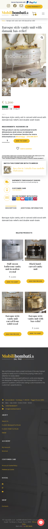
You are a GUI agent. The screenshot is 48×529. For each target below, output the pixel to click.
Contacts (5, 506)
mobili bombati (39, 158)
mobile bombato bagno (25, 158)
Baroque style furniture (25, 157)
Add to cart (21, 141)
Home (3, 21)
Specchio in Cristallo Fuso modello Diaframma (28, 169)
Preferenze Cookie (8, 470)
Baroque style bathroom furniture (22, 156)
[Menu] (43, 14)
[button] (42, 37)
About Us (5, 421)
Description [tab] (10, 208)
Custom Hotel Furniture (10, 429)
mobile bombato (11, 158)
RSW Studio (29, 526)
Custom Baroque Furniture (11, 425)
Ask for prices (35, 281)
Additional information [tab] (32, 208)
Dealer (4, 433)
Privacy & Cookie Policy (9, 466)
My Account (6, 447)
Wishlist (5, 451)
